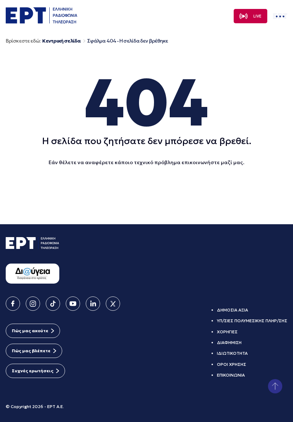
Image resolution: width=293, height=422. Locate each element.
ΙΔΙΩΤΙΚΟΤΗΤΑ (232, 353)
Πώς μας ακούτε (30, 330)
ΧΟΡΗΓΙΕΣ (227, 331)
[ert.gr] (41, 21)
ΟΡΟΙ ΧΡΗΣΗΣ (231, 364)
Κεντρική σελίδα (61, 41)
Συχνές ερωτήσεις (32, 370)
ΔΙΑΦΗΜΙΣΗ (229, 342)
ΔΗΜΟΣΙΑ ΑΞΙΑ (232, 310)
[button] (275, 386)
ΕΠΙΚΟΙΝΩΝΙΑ (231, 375)
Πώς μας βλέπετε (31, 350)
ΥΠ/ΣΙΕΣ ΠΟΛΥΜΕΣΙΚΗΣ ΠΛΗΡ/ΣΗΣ (252, 320)
